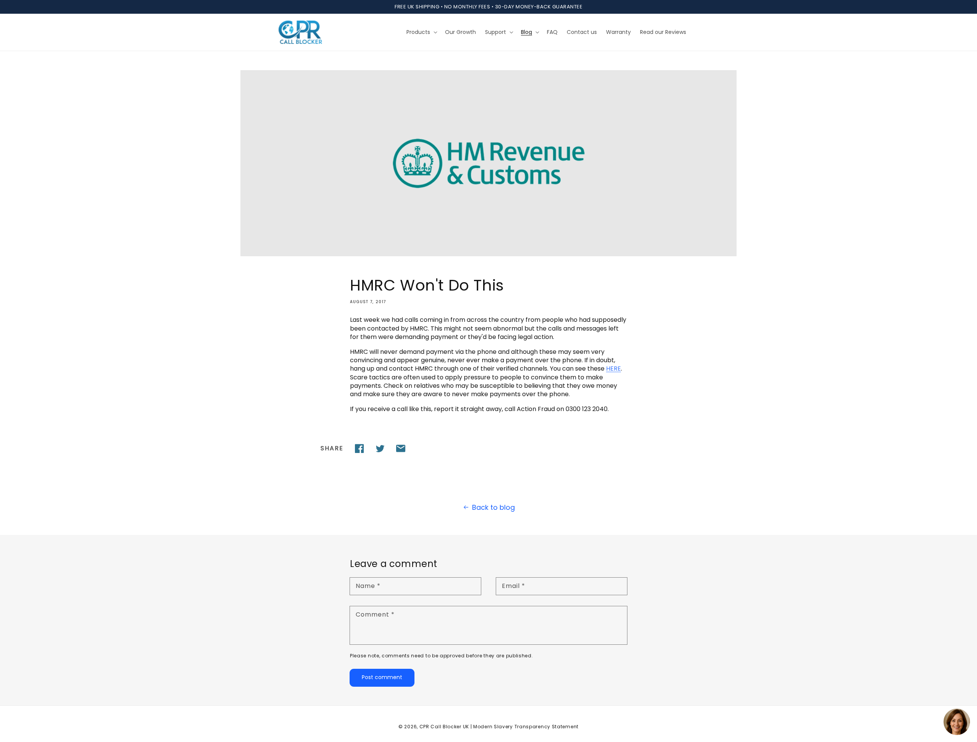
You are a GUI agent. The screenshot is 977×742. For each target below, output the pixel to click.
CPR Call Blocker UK (444, 726)
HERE (613, 368)
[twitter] (380, 448)
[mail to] (400, 448)
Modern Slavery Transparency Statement (526, 726)
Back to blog (493, 507)
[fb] (359, 448)
